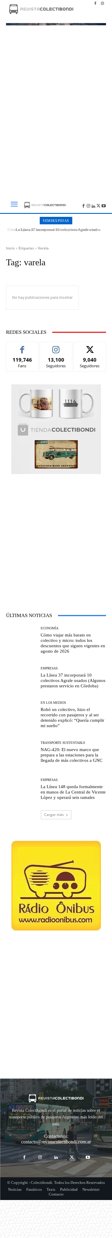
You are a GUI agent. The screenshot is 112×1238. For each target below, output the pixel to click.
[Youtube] (103, 205)
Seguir (56, 346)
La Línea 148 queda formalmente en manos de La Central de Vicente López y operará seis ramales (73, 792)
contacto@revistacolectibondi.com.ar (56, 1141)
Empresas (49, 668)
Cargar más (54, 814)
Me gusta (22, 346)
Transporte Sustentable (63, 742)
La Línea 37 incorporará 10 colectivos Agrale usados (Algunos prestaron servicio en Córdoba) (56, 232)
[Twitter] (98, 205)
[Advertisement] (56, 127)
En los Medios (53, 702)
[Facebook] (95, 3)
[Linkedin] (93, 205)
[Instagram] (102, 3)
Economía (50, 628)
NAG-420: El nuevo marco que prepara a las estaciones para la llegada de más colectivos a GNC (71, 755)
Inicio (10, 248)
